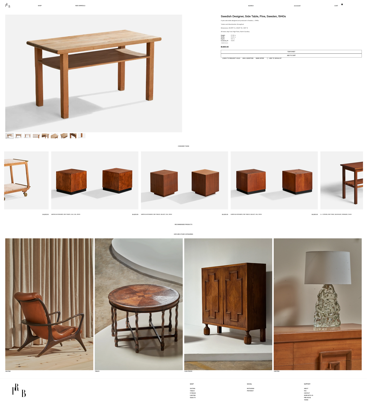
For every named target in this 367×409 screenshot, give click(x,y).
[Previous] (7, 61)
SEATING (192, 388)
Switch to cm (224, 43)
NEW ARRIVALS (80, 5)
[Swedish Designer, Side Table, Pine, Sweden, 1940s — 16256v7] (63, 136)
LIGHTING (193, 395)
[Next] (179, 61)
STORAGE (193, 393)
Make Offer (260, 58)
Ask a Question (247, 58)
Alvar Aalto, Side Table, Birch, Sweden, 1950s (93, 214)
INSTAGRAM (250, 388)
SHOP (40, 5)
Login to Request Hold (231, 58)
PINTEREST (250, 391)
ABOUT (306, 388)
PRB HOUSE (307, 397)
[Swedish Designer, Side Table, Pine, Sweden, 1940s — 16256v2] (18, 136)
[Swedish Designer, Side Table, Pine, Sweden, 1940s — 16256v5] (45, 136)
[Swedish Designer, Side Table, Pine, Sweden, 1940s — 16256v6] (54, 136)
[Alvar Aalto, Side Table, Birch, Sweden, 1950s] (122, 181)
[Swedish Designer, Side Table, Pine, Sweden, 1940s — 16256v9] (81, 136)
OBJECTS (193, 397)
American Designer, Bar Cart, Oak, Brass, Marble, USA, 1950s (187, 214)
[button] (328, 5)
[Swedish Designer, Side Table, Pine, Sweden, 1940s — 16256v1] (9, 136)
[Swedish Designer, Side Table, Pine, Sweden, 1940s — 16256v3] (27, 136)
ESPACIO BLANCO (127, 5)
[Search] (251, 5)
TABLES (192, 391)
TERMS (306, 400)
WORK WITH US (308, 395)
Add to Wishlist (275, 58)
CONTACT (307, 393)
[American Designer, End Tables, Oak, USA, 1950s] (302, 181)
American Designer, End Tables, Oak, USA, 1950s (273, 214)
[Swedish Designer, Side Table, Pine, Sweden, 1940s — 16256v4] (36, 136)
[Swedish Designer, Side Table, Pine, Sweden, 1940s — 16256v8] (72, 136)
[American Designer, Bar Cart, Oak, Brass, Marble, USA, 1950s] (212, 181)
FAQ (305, 391)
